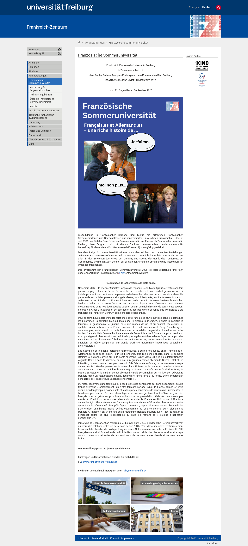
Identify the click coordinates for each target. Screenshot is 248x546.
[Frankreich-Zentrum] (205, 26)
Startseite (79, 42)
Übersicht (83, 538)
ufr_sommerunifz (133, 470)
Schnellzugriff (36, 53)
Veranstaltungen (94, 42)
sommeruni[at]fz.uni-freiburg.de (99, 461)
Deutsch (207, 7)
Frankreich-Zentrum (47, 27)
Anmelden (212, 543)
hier (123, 272)
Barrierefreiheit (99, 538)
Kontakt (114, 538)
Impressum (127, 538)
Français (194, 7)
